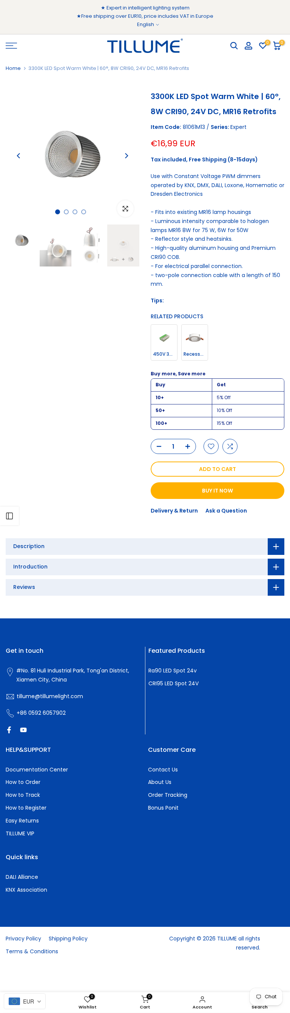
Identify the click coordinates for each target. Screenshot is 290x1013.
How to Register (26, 808)
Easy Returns (22, 820)
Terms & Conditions (32, 951)
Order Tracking (167, 795)
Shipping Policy (68, 938)
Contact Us (163, 769)
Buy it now (217, 490)
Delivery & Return (174, 510)
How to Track (23, 795)
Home (13, 68)
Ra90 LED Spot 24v (172, 670)
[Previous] (18, 155)
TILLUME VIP (20, 833)
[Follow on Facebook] (9, 729)
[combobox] (25, 1001)
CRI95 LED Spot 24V (173, 683)
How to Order (23, 782)
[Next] (126, 155)
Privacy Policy (23, 938)
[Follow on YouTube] (23, 729)
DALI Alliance (22, 877)
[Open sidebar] (9, 515)
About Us (159, 782)
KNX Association (26, 890)
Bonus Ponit (163, 808)
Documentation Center (37, 769)
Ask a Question (226, 510)
